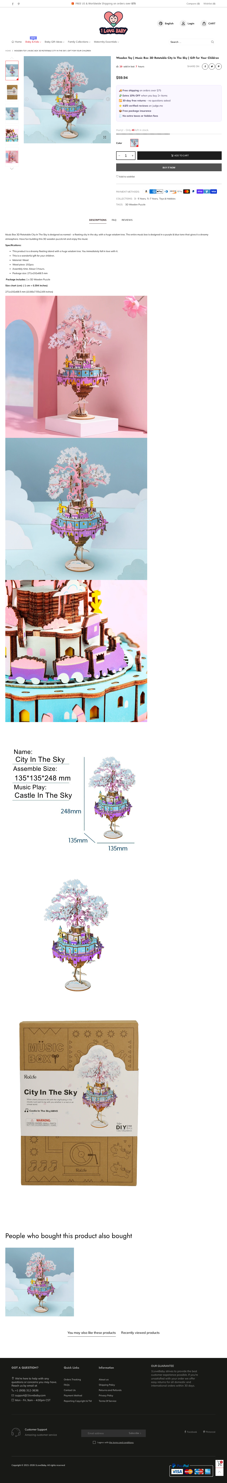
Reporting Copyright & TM (78, 1401)
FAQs (67, 1384)
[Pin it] (218, 66)
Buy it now (169, 167)
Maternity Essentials (106, 41)
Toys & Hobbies (167, 198)
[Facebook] (13, 3)
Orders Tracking (72, 1379)
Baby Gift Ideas (54, 41)
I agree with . (115, 1442)
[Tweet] (212, 66)
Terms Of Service (107, 1401)
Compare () (193, 3)
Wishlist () (209, 3)
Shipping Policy (107, 1384)
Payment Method (73, 1395)
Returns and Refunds (110, 1390)
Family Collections (78, 41)
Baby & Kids (32, 41)
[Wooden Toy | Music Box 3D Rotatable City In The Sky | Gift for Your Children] (67, 99)
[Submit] (212, 41)
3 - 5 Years (140, 198)
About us (104, 1379)
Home (18, 41)
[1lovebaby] (113, 23)
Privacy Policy (106, 1395)
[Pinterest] (19, 3)
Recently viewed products (140, 1333)
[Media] (104, 137)
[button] (26, 99)
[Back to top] (219, 1472)
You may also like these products (92, 1333)
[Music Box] (134, 143)
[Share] (205, 66)
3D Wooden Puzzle (135, 204)
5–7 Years (152, 198)
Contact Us (70, 1390)
